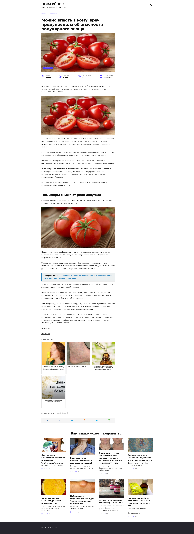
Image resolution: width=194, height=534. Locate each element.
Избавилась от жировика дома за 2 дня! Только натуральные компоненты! (82, 500)
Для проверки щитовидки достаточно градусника (53, 457)
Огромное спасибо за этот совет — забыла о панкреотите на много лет (139, 502)
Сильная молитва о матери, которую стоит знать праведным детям (140, 457)
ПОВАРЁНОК (52, 4)
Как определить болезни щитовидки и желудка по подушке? (81, 460)
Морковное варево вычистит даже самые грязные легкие (52, 500)
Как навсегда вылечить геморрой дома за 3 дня (111, 501)
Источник (45, 328)
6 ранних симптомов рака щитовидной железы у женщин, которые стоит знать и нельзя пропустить (110, 458)
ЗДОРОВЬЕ (48, 68)
